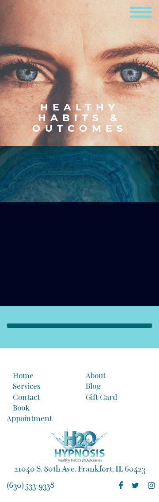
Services (27, 386)
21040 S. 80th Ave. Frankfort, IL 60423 (79, 469)
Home (23, 375)
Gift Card (101, 397)
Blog (93, 386)
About (96, 375)
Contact (26, 397)
